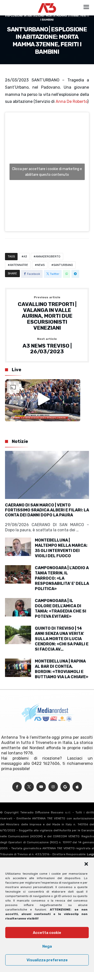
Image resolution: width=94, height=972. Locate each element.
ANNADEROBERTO (48, 256)
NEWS (41, 265)
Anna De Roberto (71, 101)
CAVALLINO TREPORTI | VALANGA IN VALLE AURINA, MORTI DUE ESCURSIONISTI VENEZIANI (47, 313)
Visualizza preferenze (47, 960)
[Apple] (77, 787)
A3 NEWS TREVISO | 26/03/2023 (47, 346)
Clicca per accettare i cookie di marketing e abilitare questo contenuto (47, 172)
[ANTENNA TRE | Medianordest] (47, 3)
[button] (86, 863)
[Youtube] (41, 787)
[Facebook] (17, 787)
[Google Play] (65, 787)
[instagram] (53, 787)
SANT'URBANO (63, 265)
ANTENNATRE (19, 265)
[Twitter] (29, 787)
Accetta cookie (47, 932)
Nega (47, 946)
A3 (25, 256)
